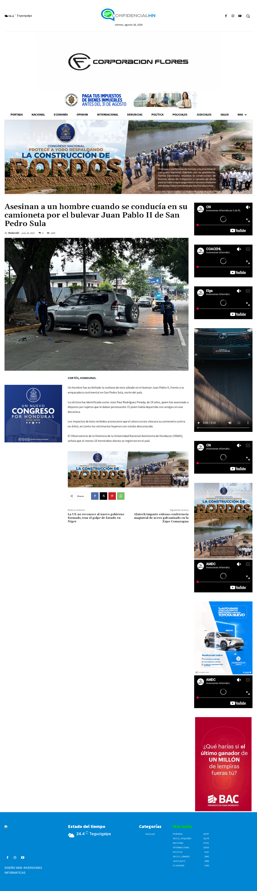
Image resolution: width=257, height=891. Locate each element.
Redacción (13, 232)
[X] (103, 496)
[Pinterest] (112, 496)
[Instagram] (233, 16)
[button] (247, 16)
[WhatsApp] (121, 496)
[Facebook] (225, 16)
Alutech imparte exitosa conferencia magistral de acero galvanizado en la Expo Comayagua (161, 517)
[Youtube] (240, 16)
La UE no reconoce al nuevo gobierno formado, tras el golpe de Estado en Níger (96, 517)
